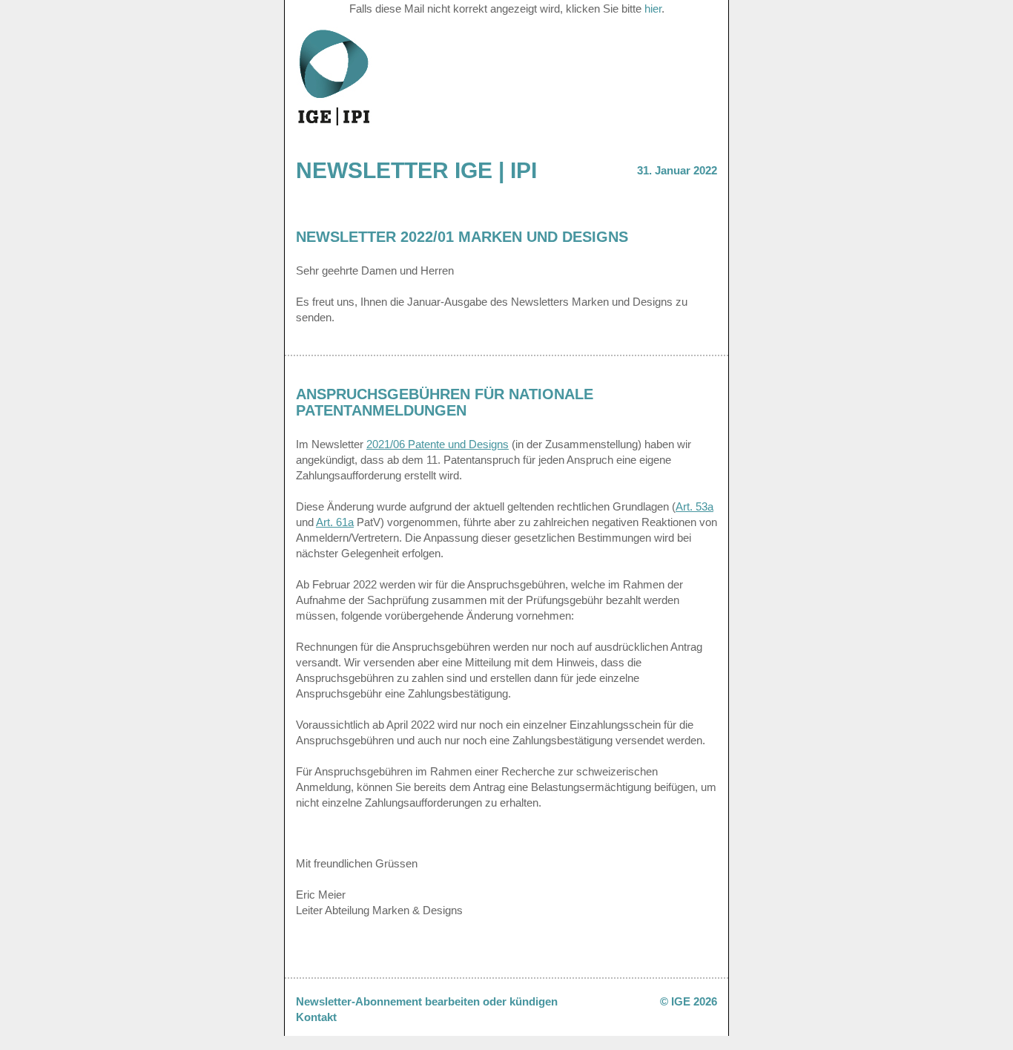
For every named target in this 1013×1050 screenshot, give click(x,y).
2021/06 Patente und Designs (437, 444)
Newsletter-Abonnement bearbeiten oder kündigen (427, 1001)
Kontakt (316, 1017)
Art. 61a (335, 522)
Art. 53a (694, 506)
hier (652, 8)
